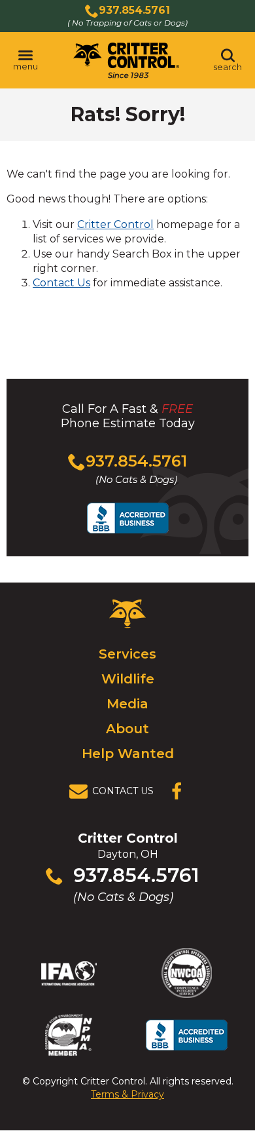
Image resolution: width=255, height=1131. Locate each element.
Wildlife (127, 679)
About (127, 729)
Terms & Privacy (127, 1094)
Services (127, 654)
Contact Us (61, 283)
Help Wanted (128, 753)
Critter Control (115, 224)
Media (127, 704)
